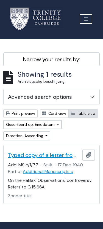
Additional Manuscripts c (48, 171)
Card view (56, 113)
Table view (86, 113)
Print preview (23, 113)
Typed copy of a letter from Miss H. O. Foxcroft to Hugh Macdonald (44, 155)
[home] (39, 19)
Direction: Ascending (25, 135)
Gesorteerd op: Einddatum (31, 124)
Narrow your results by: (51, 59)
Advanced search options (40, 96)
